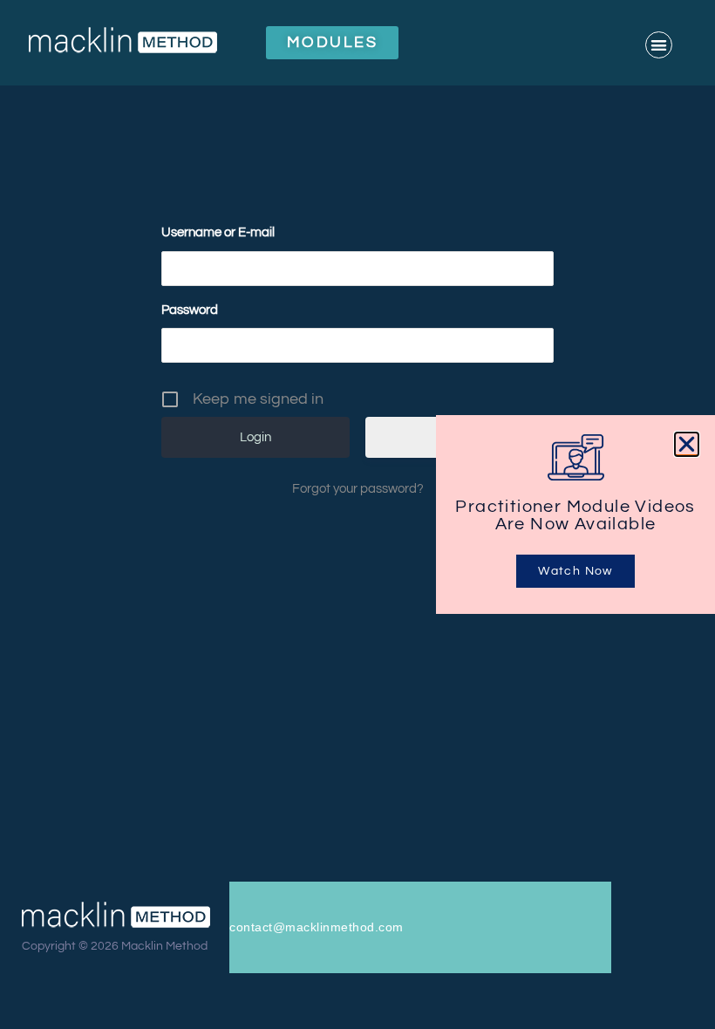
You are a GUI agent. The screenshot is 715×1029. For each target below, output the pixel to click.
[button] (658, 44)
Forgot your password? (358, 488)
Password (189, 310)
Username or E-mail (218, 232)
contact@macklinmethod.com (316, 927)
